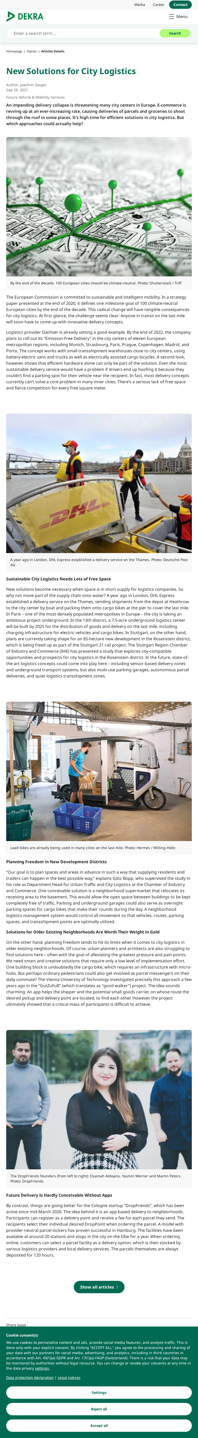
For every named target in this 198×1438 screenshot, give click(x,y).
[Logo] (27, 16)
